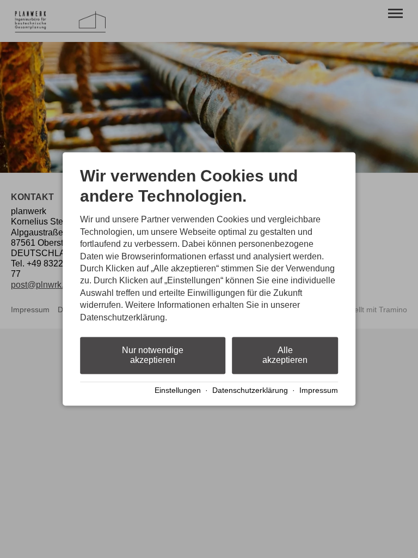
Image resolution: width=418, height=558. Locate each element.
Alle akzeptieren (285, 355)
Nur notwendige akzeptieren (152, 355)
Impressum (318, 390)
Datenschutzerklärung (250, 390)
